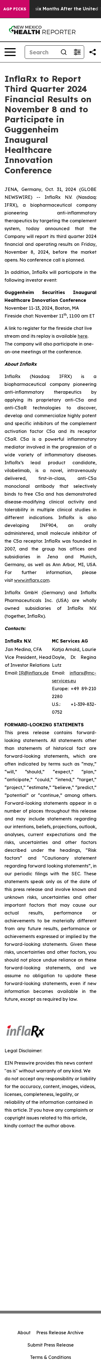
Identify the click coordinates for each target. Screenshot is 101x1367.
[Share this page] (93, 52)
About (24, 1332)
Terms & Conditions (50, 1357)
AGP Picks (14, 8)
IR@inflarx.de (34, 673)
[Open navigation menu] (10, 52)
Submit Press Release (50, 1345)
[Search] (63, 52)
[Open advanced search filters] (77, 52)
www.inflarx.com (31, 580)
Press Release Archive (60, 1332)
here (83, 336)
